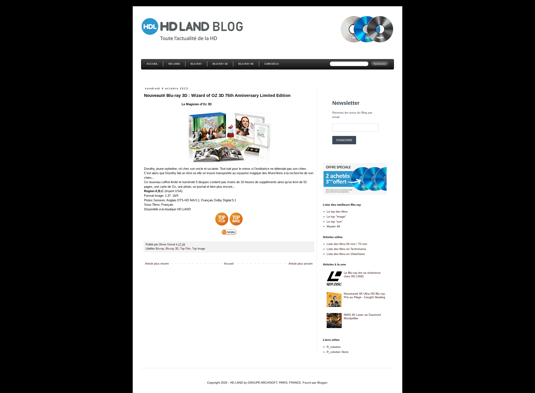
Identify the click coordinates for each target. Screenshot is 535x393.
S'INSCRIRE (344, 140)
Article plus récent (157, 263)
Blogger (322, 382)
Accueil (152, 63)
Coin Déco (271, 63)
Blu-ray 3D (172, 248)
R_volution (334, 347)
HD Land (174, 63)
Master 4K (333, 226)
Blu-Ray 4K (246, 63)
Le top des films (337, 211)
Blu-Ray (196, 63)
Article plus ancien (301, 263)
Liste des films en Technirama (346, 249)
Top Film (185, 248)
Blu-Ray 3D (220, 63)
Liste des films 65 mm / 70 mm (347, 244)
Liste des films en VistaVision (346, 254)
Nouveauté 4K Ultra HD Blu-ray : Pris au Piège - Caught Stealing (365, 295)
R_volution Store (338, 352)
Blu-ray (160, 248)
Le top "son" (335, 221)
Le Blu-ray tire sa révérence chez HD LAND (362, 274)
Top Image (198, 248)
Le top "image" (336, 216)
